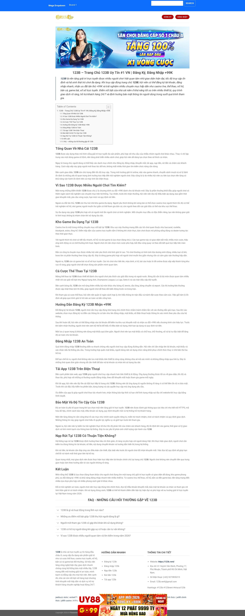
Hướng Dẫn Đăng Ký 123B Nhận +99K (76, 125)
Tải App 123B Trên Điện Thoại (73, 130)
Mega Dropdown (56, 5)
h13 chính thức (168, 597)
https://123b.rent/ (166, 561)
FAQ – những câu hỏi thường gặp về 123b (78, 141)
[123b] (68, 17)
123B (58, 552)
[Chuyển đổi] (58, 510)
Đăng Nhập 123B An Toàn (72, 128)
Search (190, 3)
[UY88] (122, 599)
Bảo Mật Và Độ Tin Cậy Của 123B (74, 133)
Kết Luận (67, 139)
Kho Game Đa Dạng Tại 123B (73, 119)
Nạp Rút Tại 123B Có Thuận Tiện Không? (77, 136)
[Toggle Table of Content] (107, 107)
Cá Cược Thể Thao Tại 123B (73, 122)
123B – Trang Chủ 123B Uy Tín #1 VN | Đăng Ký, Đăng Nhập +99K (84, 111)
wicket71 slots (75, 597)
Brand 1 (73, 4)
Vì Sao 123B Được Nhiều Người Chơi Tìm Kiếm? (80, 116)
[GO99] (122, 610)
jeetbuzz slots (62, 597)
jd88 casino (66, 600)
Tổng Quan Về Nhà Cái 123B (73, 114)
